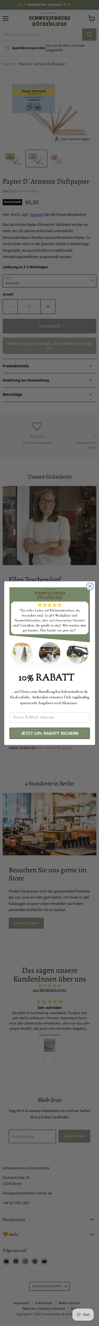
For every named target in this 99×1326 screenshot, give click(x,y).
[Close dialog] (89, 586)
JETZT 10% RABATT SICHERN (49, 733)
